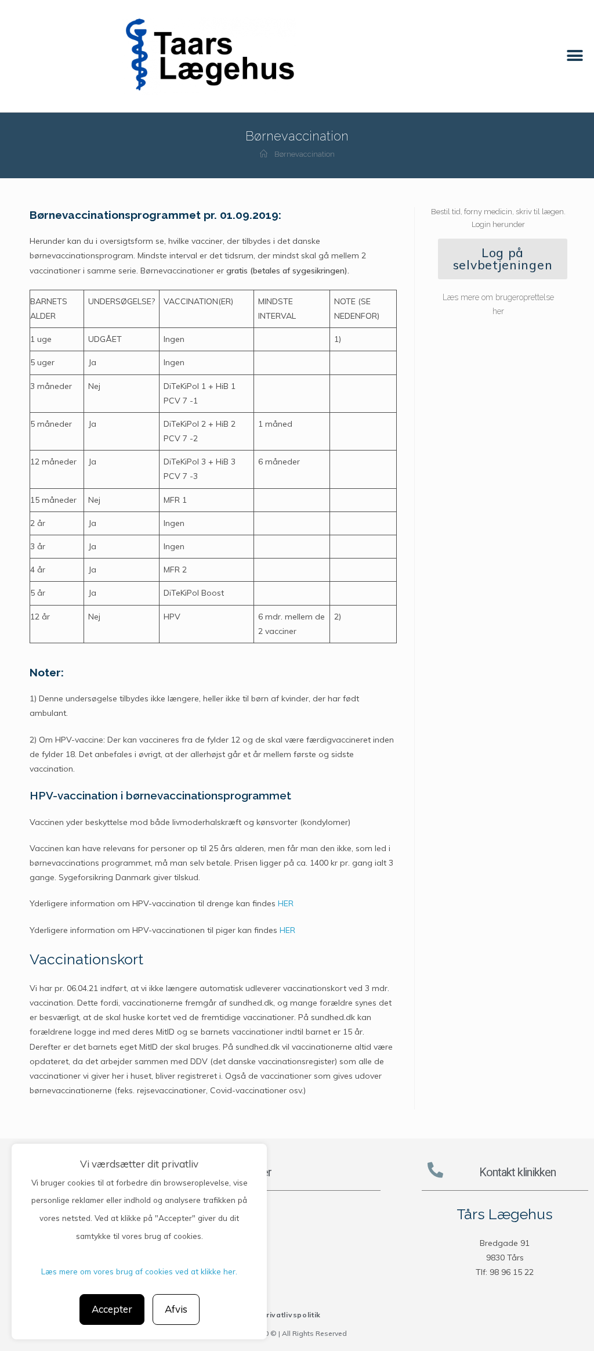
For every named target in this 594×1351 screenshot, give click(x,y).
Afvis (176, 1309)
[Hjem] (263, 154)
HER (286, 903)
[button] (575, 56)
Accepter (112, 1309)
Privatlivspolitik (291, 1314)
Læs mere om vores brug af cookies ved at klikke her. (139, 1271)
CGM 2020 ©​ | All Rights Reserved (291, 1333)
